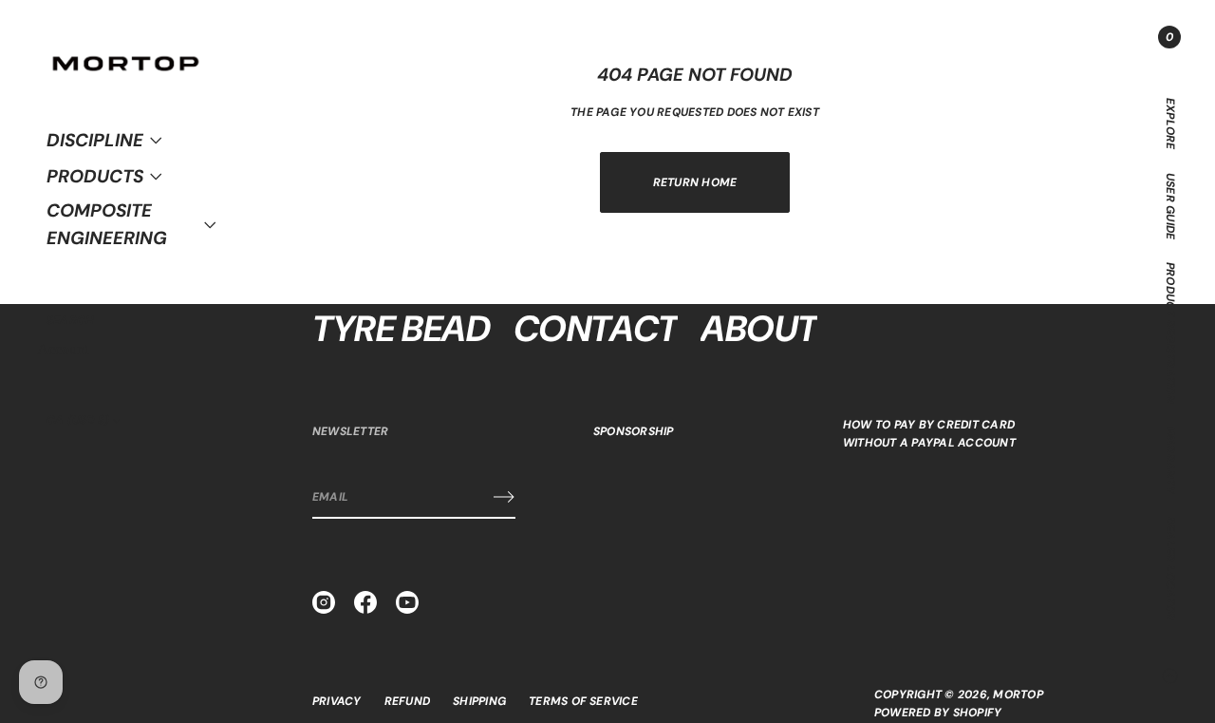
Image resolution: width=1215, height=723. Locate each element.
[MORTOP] (126, 50)
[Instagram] (324, 602)
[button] (70, 320)
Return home (695, 182)
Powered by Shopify (937, 712)
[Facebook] (365, 602)
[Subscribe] (504, 496)
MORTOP (1017, 694)
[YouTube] (407, 602)
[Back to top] (1169, 675)
